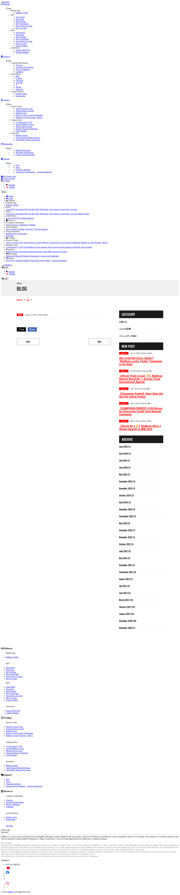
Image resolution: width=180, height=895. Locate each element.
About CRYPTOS (23, 50)
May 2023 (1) (124, 523)
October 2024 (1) (126, 495)
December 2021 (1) (127, 565)
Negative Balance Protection (27, 129)
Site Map (10, 236)
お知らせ (123, 321)
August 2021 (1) (125, 579)
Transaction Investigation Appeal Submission (34, 172)
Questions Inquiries (23, 170)
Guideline (19, 72)
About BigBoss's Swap (25, 124)
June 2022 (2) (125, 551)
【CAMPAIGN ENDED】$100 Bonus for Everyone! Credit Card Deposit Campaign (140, 411)
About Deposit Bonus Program (28, 138)
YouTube (19, 83)
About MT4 (20, 33)
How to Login (21, 28)
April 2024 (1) (125, 502)
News (18, 167)
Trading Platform (22, 52)
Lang (5, 267)
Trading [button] (6, 100)
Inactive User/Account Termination (29, 115)
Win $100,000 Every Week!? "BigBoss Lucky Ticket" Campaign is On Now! (140, 361)
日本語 (11, 187)
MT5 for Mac (21, 22)
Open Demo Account (24, 26)
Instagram (19, 89)
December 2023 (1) (127, 509)
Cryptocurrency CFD (24, 122)
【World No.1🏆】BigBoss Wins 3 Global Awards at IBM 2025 (140, 427)
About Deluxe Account (25, 111)
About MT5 (20, 17)
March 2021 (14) (126, 599)
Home (10, 196)
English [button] (7, 181)
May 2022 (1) (124, 558)
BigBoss (20, 299)
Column (19, 78)
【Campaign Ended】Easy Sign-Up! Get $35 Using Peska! (141, 395)
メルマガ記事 (125, 328)
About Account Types (24, 109)
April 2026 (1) (125, 453)
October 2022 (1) (126, 544)
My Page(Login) (9, 176)
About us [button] (6, 57)
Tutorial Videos (22, 46)
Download (20, 19)
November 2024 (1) (127, 488)
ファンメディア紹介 (128, 335)
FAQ (18, 165)
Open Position (21, 131)
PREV (28, 341)
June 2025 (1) (124, 467)
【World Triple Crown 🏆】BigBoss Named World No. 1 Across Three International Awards (140, 378)
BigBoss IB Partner (23, 150)
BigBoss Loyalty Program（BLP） (29, 118)
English (11, 185)
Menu (4, 192)
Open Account (9, 179)
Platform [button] (6, 4)
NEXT (100, 341)
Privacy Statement (23, 69)
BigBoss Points (22, 135)
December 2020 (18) (127, 620)
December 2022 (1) (127, 530)
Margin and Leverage (24, 127)
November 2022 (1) (127, 537)
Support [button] (6, 159)
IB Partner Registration (24, 153)
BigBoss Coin (21, 113)
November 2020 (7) (127, 627)
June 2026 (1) (124, 446)
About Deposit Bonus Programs (18, 768)
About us (19, 65)
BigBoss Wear (21, 94)
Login (10, 198)
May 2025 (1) (124, 474)
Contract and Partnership (25, 155)
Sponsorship (20, 96)
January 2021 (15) (126, 613)
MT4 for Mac (21, 37)
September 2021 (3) (127, 572)
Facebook (19, 80)
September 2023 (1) (127, 516)
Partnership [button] (8, 144)
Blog (17, 76)
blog (28, 299)
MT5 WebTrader (22, 24)
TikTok (18, 87)
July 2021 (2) (124, 585)
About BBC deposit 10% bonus (28, 140)
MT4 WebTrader (22, 39)
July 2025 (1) (124, 460)
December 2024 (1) (127, 481)
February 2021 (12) (127, 606)
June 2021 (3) (124, 592)
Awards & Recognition (25, 67)
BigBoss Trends (22, 13)
